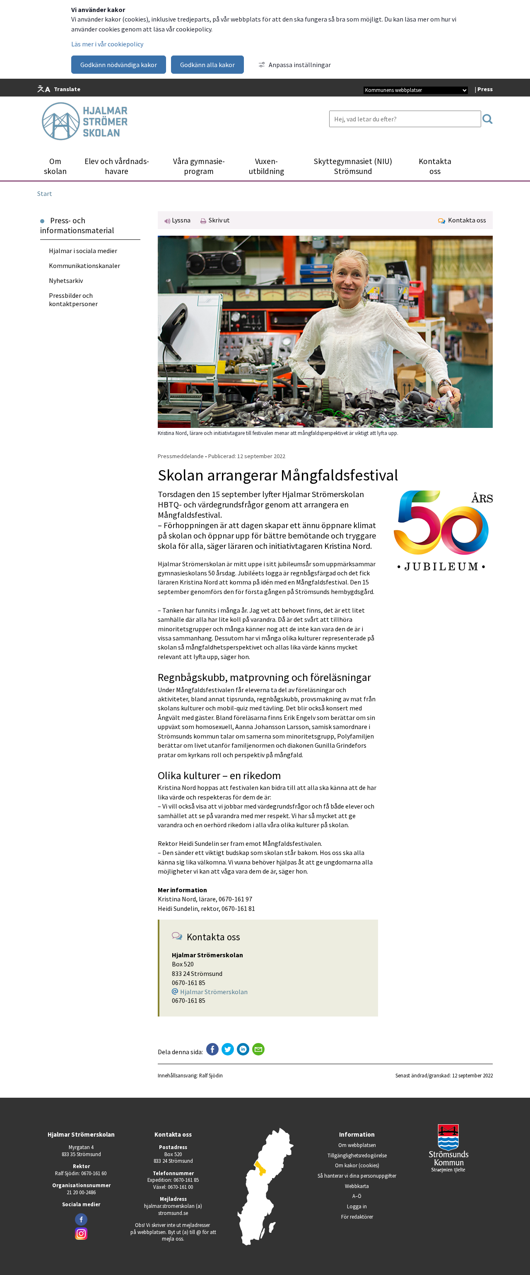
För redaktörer (371, 1216)
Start (44, 193)
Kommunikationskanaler (84, 265)
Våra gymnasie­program (199, 166)
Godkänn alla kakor (207, 64)
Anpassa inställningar (300, 64)
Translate (67, 89)
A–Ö (356, 1196)
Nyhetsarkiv (66, 280)
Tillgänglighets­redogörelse (357, 1155)
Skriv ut (218, 220)
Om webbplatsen (357, 1145)
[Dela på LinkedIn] (243, 1049)
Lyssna (180, 220)
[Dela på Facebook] (212, 1049)
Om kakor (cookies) (357, 1165)
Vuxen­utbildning (266, 166)
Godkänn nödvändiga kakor (118, 64)
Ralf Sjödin (211, 1075)
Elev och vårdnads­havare (116, 166)
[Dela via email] (258, 1049)
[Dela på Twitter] (228, 1049)
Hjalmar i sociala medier (83, 250)
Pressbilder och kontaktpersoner (73, 299)
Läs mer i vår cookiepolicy (107, 44)
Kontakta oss (435, 166)
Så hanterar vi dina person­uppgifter (357, 1175)
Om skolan (55, 166)
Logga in (357, 1206)
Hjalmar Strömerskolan (214, 992)
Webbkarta (357, 1186)
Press (485, 89)
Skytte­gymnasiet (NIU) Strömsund (353, 166)
